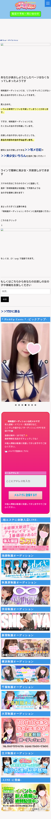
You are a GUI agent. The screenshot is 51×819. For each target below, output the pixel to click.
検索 (5, 299)
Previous (5, 362)
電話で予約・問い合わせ (25, 13)
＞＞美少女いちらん (13, 156)
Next (46, 362)
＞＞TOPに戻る (10, 312)
